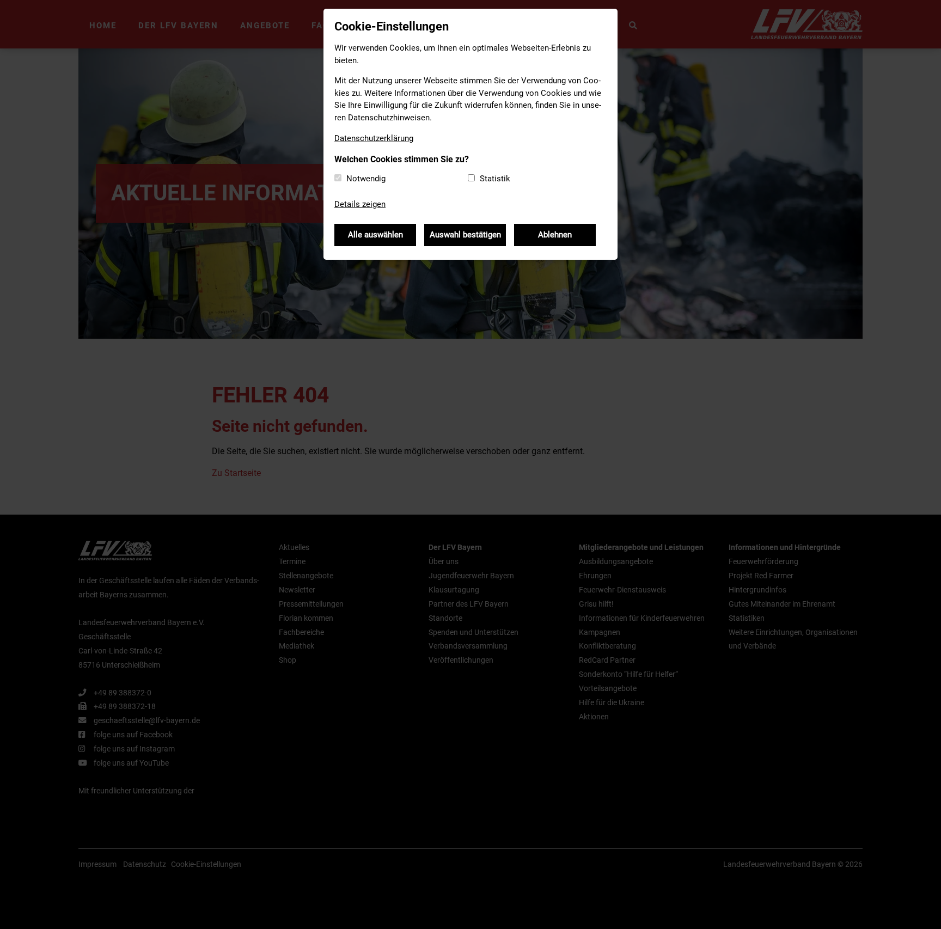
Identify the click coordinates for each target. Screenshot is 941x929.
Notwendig (366, 179)
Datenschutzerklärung (373, 138)
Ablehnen (555, 235)
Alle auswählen (375, 235)
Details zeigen (360, 204)
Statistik (495, 179)
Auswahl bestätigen (465, 235)
